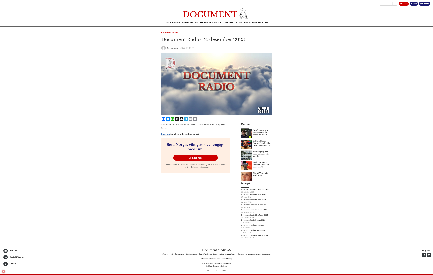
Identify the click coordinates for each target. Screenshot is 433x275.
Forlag (217, 23)
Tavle (215, 254)
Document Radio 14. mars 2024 (253, 200)
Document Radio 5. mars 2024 (253, 220)
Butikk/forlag (230, 254)
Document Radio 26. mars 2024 (253, 205)
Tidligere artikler (203, 23)
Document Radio (169, 33)
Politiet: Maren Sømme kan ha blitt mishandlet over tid (262, 143)
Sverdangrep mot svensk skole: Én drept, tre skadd (260, 132)
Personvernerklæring (224, 259)
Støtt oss (13, 251)
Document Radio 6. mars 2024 (253, 225)
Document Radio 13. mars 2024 (253, 195)
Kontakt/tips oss (17, 257)
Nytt (171, 254)
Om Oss (238, 23)
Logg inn (165, 134)
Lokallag (262, 23)
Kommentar (180, 254)
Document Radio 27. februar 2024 (254, 235)
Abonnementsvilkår (208, 259)
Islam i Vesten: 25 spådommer (260, 174)
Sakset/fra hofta (205, 254)
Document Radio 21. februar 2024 (254, 215)
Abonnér (403, 4)
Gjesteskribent (191, 254)
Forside (165, 254)
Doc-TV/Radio (172, 23)
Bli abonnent (195, 157)
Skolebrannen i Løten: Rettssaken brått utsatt (261, 164)
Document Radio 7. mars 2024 (253, 230)
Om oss (13, 264)
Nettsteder (187, 23)
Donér (414, 4)
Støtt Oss (227, 23)
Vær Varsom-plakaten (221, 263)
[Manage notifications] (3, 271)
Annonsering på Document (259, 254)
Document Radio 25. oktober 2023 (254, 189)
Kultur (221, 254)
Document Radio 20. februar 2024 (254, 210)
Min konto (424, 4)
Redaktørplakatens (212, 266)
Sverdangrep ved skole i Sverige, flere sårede (262, 154)
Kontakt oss (250, 23)
